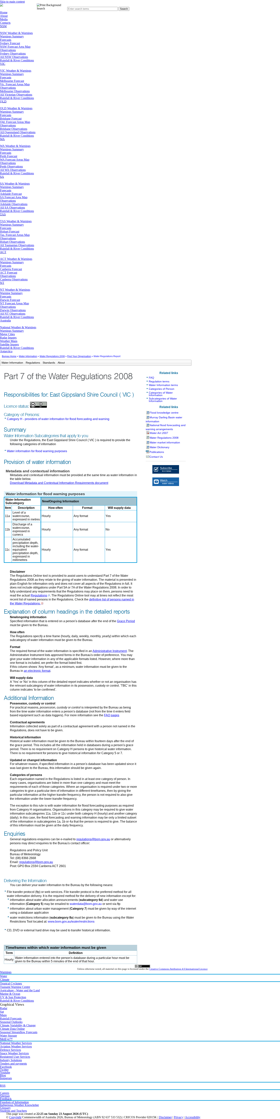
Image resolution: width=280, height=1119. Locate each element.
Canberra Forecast (11, 269)
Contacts (5, 22)
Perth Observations (11, 166)
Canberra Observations (14, 279)
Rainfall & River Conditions (17, 60)
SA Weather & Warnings (15, 183)
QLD (3, 101)
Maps (3, 1015)
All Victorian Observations (16, 94)
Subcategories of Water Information (163, 400)
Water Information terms (163, 385)
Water (3, 976)
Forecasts (5, 39)
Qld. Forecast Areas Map (15, 122)
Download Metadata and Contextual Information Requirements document (59, 482)
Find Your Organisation (79, 356)
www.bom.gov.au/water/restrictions (71, 921)
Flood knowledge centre (164, 412)
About (4, 15)
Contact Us (156, 456)
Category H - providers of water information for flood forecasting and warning (58, 419)
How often (55, 507)
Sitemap (5, 1096)
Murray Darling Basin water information (164, 419)
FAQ (151, 377)
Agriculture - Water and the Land (20, 990)
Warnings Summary (12, 36)
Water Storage (8, 1035)
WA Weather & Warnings (15, 146)
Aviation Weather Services (16, 1046)
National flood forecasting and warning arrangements (166, 427)
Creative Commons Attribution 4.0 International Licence (178, 969)
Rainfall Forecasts (11, 1018)
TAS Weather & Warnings (16, 221)
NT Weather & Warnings (15, 289)
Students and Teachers (13, 1110)
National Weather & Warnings (18, 327)
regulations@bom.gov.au (93, 839)
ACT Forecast (8, 272)
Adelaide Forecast (11, 193)
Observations (8, 50)
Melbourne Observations (15, 91)
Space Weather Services (14, 1053)
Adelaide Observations (13, 204)
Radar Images (8, 337)
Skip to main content (12, 1)
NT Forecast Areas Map (14, 303)
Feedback (6, 1098)
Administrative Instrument (110, 651)
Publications (157, 451)
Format (87, 507)
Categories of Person (161, 388)
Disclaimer (165, 1117)
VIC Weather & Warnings (15, 70)
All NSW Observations (14, 57)
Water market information (165, 442)
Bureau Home (9, 356)
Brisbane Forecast (11, 118)
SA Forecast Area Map (13, 197)
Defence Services (10, 1049)
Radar (3, 1008)
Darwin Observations (13, 310)
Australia (5, 320)
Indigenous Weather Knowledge (19, 1105)
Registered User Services (15, 1056)
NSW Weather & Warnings (16, 33)
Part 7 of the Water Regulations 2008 (68, 376)
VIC (2, 63)
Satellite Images (9, 344)
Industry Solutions (11, 1060)
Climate (4, 979)
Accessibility (192, 1117)
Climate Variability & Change (18, 1025)
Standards (49, 362)
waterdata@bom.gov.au (86, 903)
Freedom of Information (14, 1102)
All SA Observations (12, 207)
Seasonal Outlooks (11, 1022)
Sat (2, 1011)
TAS (3, 214)
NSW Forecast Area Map (15, 46)
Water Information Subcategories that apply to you (46, 435)
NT (2, 282)
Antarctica (6, 351)
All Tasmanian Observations (17, 245)
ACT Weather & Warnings (16, 258)
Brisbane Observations (13, 128)
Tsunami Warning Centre (15, 987)
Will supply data (119, 507)
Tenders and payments (13, 1063)
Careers (4, 1093)
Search (41, 8)
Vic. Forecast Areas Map (15, 84)
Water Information (28, 356)
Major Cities (7, 334)
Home (3, 12)
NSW (3, 26)
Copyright (15, 1117)
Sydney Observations (13, 53)
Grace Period (126, 621)
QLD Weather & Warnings (16, 108)
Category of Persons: (21, 414)
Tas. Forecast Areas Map (15, 235)
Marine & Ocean (10, 993)
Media (4, 19)
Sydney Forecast (10, 43)
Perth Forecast (8, 156)
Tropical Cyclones (11, 983)
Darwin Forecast (10, 300)
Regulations (33, 362)
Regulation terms (159, 381)
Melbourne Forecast (12, 81)
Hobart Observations (12, 241)
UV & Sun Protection (13, 997)
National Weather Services (16, 1043)
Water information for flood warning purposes (37, 451)
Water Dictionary (159, 447)
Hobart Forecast (9, 231)
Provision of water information (37, 462)
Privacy (178, 1117)
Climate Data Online (12, 1028)
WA (2, 139)
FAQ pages (111, 715)
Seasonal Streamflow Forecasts (18, 1032)
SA (2, 176)
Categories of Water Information (161, 394)
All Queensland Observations (17, 132)
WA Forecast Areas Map (14, 159)
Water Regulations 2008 (52, 356)
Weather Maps (8, 341)
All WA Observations (13, 170)
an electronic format (37, 670)
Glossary (5, 1107)
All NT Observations (12, 313)
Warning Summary (11, 293)
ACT (3, 252)
